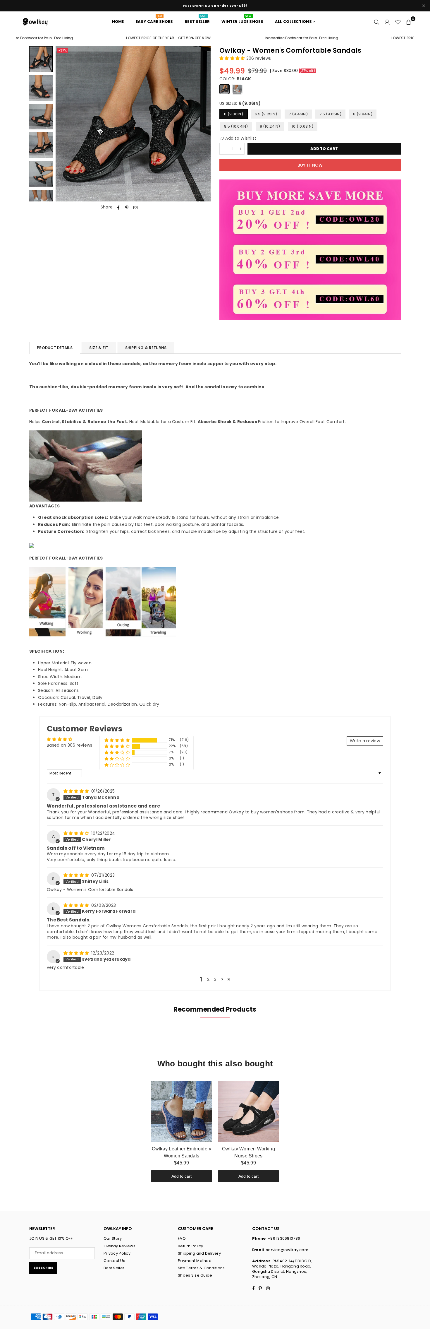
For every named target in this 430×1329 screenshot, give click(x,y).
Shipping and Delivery (199, 1253)
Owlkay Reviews (119, 1246)
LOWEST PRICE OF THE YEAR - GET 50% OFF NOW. (131, 38)
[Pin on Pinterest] (127, 207)
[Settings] (387, 21)
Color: (235, 79)
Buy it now (310, 165)
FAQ (182, 1238)
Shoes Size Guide (195, 1275)
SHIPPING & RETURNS (146, 347)
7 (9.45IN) (298, 114)
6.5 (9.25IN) (266, 114)
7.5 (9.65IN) (330, 114)
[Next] (202, 124)
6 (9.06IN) (233, 114)
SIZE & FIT (99, 347)
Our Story (113, 1238)
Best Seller (114, 1268)
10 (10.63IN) (302, 126)
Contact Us (114, 1260)
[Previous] (64, 124)
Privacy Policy (117, 1253)
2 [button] (208, 979)
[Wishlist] (398, 21)
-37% (63, 50)
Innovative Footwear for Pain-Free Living (264, 38)
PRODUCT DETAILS (55, 347)
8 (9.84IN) (362, 114)
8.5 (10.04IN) (236, 126)
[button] (408, 21)
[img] (76, 791)
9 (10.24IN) (270, 126)
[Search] (376, 21)
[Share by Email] (135, 207)
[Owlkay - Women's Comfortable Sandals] (41, 59)
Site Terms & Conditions (201, 1268)
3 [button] (215, 979)
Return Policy (190, 1246)
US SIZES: (240, 103)
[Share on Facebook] (118, 207)
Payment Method (194, 1260)
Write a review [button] (365, 741)
